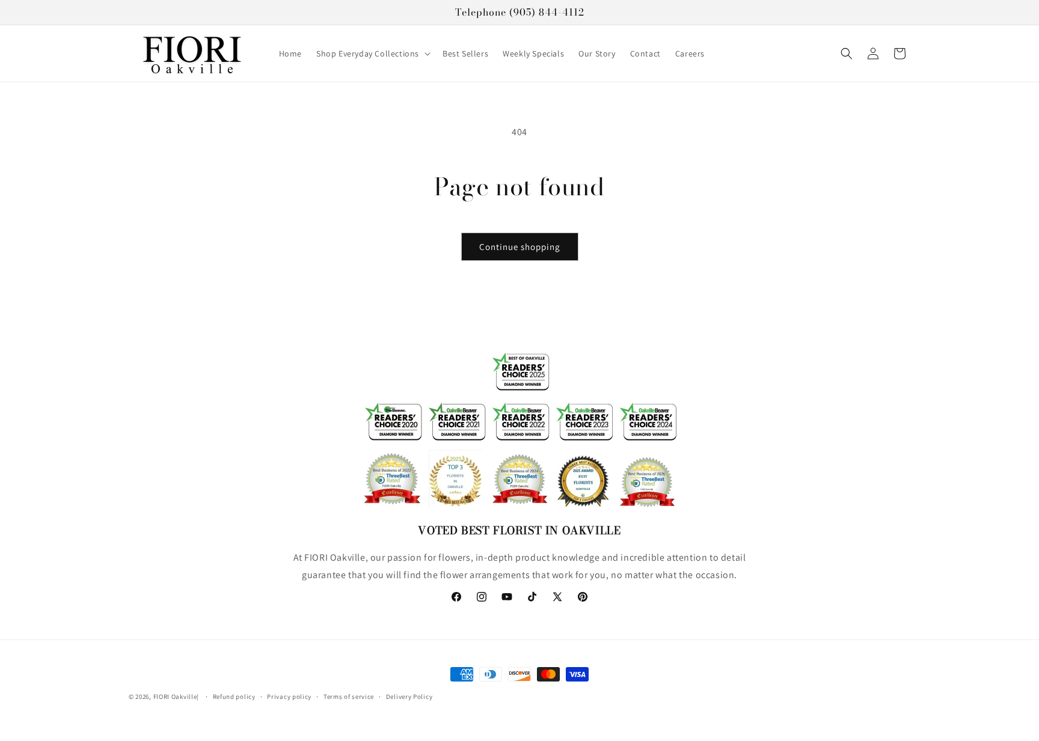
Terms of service (348, 696)
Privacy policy (289, 696)
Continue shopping (519, 246)
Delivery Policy (409, 696)
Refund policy (234, 696)
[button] (372, 53)
